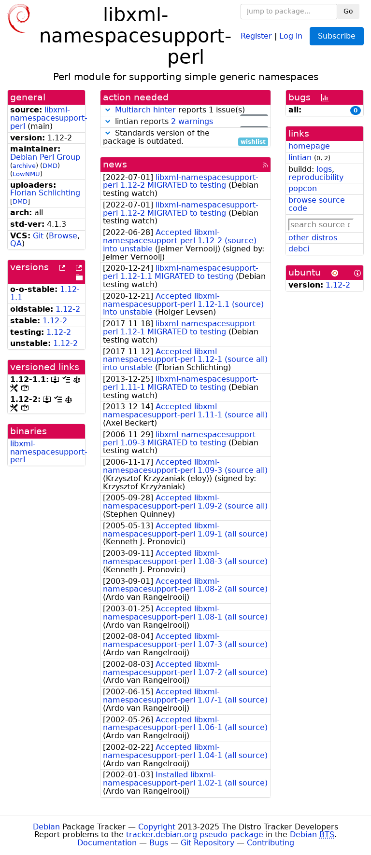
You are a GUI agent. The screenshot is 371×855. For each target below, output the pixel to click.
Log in (290, 35)
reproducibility (315, 177)
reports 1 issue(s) (190, 110)
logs (324, 169)
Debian (46, 826)
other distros (312, 237)
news (115, 164)
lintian (300, 157)
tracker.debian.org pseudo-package (194, 834)
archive (24, 165)
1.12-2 (68, 309)
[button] (107, 109)
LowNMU (26, 174)
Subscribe (337, 36)
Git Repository (207, 842)
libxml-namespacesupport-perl (48, 118)
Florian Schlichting (45, 192)
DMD (50, 165)
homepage (309, 146)
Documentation (107, 842)
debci (298, 248)
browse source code (316, 204)
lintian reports (189, 122)
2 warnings (192, 121)
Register (256, 35)
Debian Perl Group (45, 157)
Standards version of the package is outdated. (184, 137)
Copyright (156, 826)
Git (38, 235)
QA (16, 243)
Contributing (270, 842)
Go (348, 11)
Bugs (158, 842)
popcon (302, 188)
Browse (63, 235)
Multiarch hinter (145, 109)
